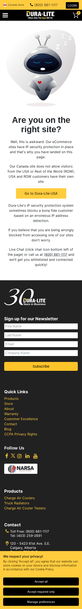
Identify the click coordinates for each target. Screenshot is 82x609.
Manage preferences (41, 602)
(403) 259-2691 (29, 535)
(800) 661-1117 (46, 5)
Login (72, 5)
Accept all (41, 581)
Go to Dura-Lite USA (41, 193)
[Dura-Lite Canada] (41, 15)
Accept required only (41, 591)
